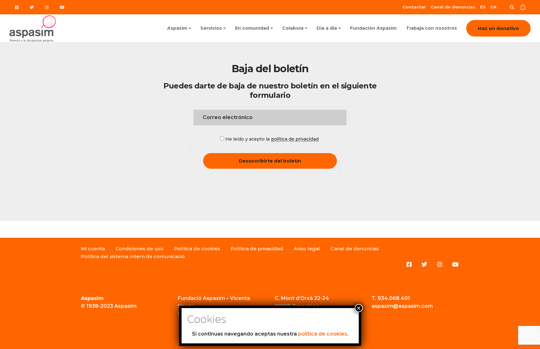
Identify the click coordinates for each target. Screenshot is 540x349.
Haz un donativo (498, 28)
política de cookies (322, 334)
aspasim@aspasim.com (402, 306)
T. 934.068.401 (391, 298)
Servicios (211, 28)
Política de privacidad (257, 249)
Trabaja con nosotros (431, 28)
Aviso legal (307, 249)
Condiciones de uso (139, 249)
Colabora (292, 28)
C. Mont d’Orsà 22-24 (302, 298)
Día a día (327, 28)
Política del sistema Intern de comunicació (133, 256)
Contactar (414, 6)
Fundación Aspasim (373, 28)
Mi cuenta (93, 249)
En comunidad (252, 28)
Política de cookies (197, 249)
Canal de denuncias (453, 6)
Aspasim (177, 28)
